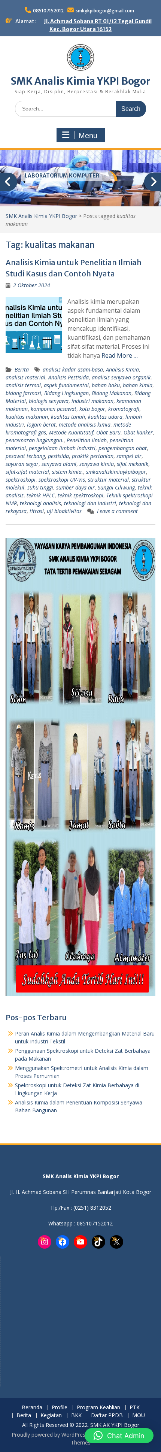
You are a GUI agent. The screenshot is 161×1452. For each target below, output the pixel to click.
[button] (119, 1435)
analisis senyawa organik (121, 377)
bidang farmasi (23, 393)
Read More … (119, 355)
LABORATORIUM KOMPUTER (62, 175)
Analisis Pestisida (68, 377)
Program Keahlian (98, 1407)
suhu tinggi (40, 487)
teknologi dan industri (90, 503)
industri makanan (92, 400)
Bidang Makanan (111, 393)
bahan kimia (137, 385)
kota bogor (92, 408)
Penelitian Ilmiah (87, 440)
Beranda (32, 1407)
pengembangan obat (122, 448)
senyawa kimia (96, 463)
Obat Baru (108, 432)
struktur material (108, 479)
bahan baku (106, 385)
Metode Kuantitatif (71, 432)
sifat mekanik (132, 463)
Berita (22, 369)
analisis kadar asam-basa (73, 369)
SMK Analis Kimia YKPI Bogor (81, 81)
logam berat (41, 424)
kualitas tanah (68, 416)
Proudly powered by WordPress (50, 1434)
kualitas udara (105, 416)
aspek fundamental (66, 385)
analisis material (25, 377)
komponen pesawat (53, 408)
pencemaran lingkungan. (35, 440)
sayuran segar (22, 463)
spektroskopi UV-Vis (62, 479)
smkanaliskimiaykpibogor (116, 471)
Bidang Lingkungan (66, 393)
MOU (138, 1415)
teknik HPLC (41, 495)
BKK (76, 1415)
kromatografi (123, 408)
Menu (88, 135)
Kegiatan (51, 1415)
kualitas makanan (27, 416)
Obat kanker (138, 432)
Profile (59, 1407)
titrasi (37, 511)
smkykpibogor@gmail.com (105, 10)
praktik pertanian (92, 456)
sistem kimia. (67, 471)
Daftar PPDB (107, 1415)
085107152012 (48, 10)
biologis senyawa (49, 400)
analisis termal (23, 385)
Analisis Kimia (122, 369)
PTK (135, 1407)
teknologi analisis (40, 503)
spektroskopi (21, 479)
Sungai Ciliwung (116, 487)
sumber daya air (75, 487)
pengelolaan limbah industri (62, 448)
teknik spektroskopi (80, 495)
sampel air (129, 456)
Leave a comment (117, 511)
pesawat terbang (25, 456)
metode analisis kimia (84, 424)
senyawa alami (59, 463)
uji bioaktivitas (64, 511)
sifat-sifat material (27, 471)
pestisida (58, 456)
